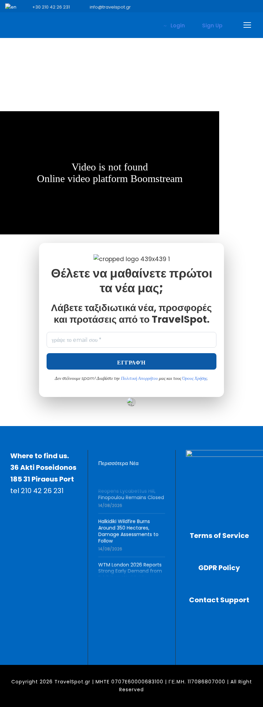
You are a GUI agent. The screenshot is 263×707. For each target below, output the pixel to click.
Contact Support (219, 600)
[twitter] (235, 7)
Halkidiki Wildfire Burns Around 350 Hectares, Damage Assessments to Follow (128, 529)
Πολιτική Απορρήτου (140, 378)
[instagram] (256, 7)
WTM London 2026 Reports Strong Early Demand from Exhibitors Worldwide (130, 569)
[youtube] (245, 7)
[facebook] (182, 7)
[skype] (224, 7)
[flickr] (192, 7)
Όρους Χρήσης (194, 378)
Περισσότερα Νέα (118, 463)
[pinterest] (213, 7)
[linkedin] (203, 7)
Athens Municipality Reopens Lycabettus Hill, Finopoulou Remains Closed (131, 489)
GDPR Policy (219, 568)
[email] (171, 7)
